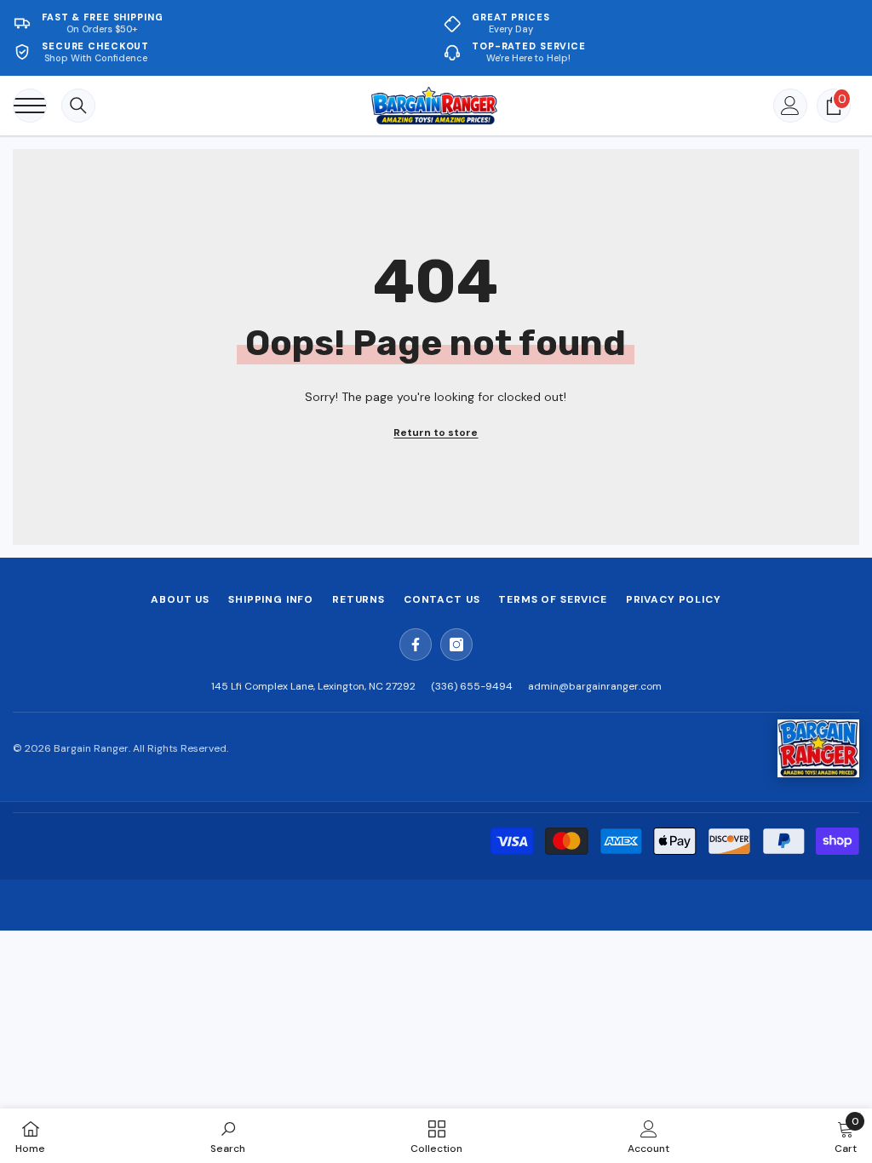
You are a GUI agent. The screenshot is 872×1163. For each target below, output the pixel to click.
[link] (228, 1136)
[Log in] (790, 106)
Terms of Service (552, 599)
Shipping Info (270, 599)
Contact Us (441, 599)
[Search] (78, 106)
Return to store (435, 432)
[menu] (30, 106)
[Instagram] (456, 644)
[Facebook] (415, 644)
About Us (180, 599)
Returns (358, 599)
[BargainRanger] (818, 748)
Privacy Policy (673, 599)
